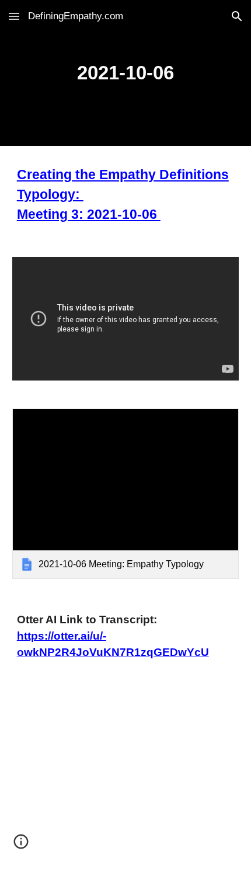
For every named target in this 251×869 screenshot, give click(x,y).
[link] (125, 493)
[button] (14, 16)
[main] (125, 73)
